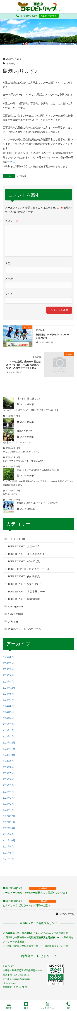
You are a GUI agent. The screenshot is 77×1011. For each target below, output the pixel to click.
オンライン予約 (47, 1008)
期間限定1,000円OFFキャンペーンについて (37, 503)
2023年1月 (8, 810)
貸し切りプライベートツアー (17, 442)
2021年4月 (8, 859)
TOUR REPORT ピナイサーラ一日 (28, 569)
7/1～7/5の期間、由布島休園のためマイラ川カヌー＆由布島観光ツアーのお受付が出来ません (23, 364)
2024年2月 (8, 730)
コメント (11, 221)
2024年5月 (8, 712)
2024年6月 (8, 706)
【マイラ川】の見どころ (29, 398)
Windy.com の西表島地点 (55, 933)
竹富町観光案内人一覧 (56, 945)
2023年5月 (8, 785)
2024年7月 (8, 700)
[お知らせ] (17, 335)
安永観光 (19, 941)
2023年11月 (9, 749)
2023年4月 (8, 791)
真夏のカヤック (24, 431)
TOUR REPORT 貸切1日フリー (26, 584)
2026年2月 (8, 663)
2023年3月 (8, 797)
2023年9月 (8, 761)
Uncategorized (15, 606)
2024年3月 (8, 724)
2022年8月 (8, 834)
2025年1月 (8, 681)
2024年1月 (8, 736)
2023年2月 (8, 804)
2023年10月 (9, 755)
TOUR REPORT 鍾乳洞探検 (24, 599)
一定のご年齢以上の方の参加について (21, 451)
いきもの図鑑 (15, 614)
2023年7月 (8, 773)
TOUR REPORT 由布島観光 (24, 576)
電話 (68, 1008)
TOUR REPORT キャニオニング (26, 554)
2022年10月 (9, 828)
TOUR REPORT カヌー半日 (24, 546)
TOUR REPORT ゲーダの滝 (24, 561)
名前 (7, 263)
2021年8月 (8, 846)
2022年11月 (9, 822)
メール (9, 278)
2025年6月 (8, 675)
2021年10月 (9, 840)
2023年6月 (8, 779)
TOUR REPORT (16, 539)
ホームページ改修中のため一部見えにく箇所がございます (31, 410)
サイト (9, 293)
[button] (65, 913)
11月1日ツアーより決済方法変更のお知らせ (38, 469)
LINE (26, 1008)
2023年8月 (8, 767)
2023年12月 (9, 742)
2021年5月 (8, 852)
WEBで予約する (49, 16)
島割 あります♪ (10, 494)
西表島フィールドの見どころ (24, 629)
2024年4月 (8, 718)
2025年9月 (8, 669)
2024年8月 (8, 693)
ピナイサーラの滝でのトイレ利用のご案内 (23, 460)
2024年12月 (9, 687)
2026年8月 (8, 657)
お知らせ (11, 63)
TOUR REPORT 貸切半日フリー (26, 591)
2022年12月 (9, 816)
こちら (11, 162)
